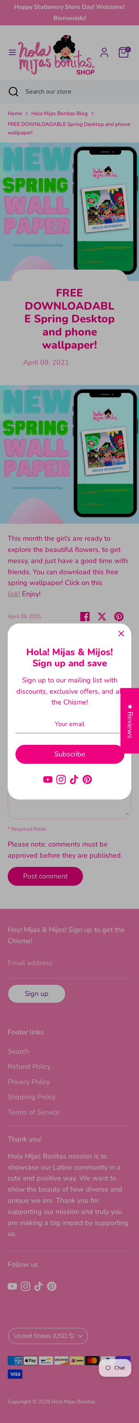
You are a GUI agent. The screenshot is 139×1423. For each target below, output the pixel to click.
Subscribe (69, 754)
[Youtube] (48, 779)
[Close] (121, 633)
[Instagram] (61, 779)
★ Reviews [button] (130, 720)
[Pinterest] (87, 779)
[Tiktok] (74, 779)
